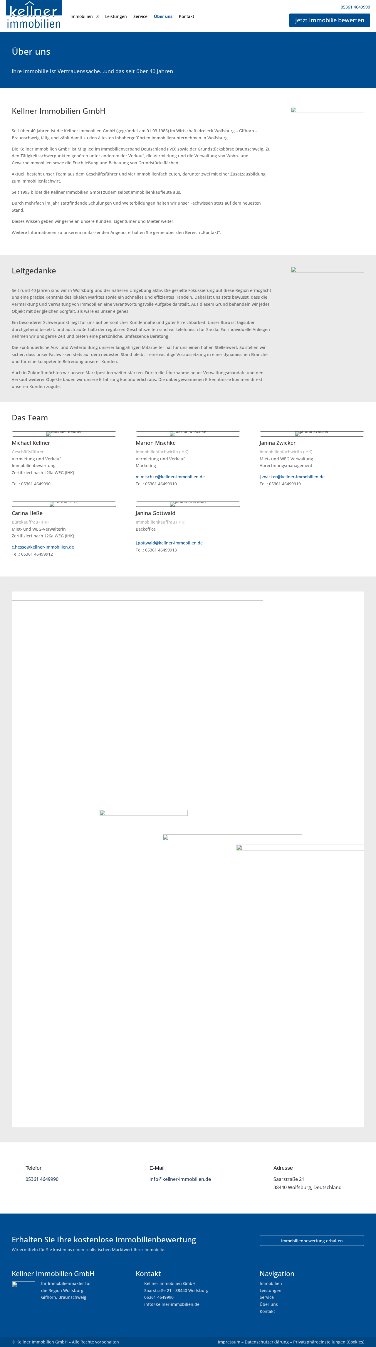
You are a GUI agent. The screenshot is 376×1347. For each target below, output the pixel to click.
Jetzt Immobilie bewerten (329, 20)
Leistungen (116, 16)
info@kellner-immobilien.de (180, 1179)
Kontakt (186, 16)
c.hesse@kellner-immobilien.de (43, 547)
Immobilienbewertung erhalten (312, 1241)
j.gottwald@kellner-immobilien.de (169, 543)
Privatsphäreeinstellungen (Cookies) (328, 1342)
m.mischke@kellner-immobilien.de (170, 476)
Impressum (229, 1342)
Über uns (163, 16)
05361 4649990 (42, 1179)
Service (140, 16)
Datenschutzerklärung (267, 1342)
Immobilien (81, 16)
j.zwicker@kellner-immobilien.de (292, 476)
